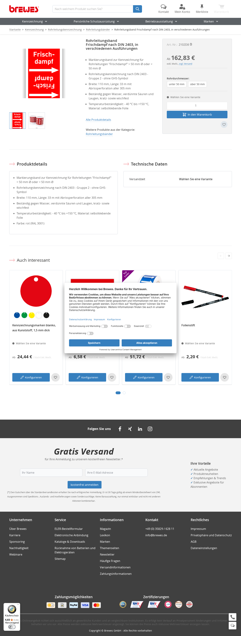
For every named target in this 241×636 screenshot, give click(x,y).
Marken (209, 21)
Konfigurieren (33, 377)
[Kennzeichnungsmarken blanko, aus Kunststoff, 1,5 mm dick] (36, 297)
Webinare (15, 554)
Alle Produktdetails (98, 120)
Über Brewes (18, 529)
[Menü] (18, 605)
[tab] (118, 392)
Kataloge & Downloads (70, 542)
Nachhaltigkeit (19, 548)
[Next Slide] (228, 256)
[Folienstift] (205, 297)
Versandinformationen (115, 567)
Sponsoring (17, 542)
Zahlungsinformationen (116, 574)
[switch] (12, 627)
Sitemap (60, 559)
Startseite (15, 29)
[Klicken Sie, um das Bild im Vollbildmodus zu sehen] (44, 73)
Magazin (105, 529)
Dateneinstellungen (204, 548)
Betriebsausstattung (159, 21)
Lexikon (105, 535)
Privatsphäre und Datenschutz (211, 535)
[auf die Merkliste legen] (224, 124)
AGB (193, 542)
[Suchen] (137, 9)
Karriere (14, 535)
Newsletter (107, 554)
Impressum (198, 529)
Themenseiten (109, 548)
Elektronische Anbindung (71, 535)
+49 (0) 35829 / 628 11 (159, 529)
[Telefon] (232, 617)
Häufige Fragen (110, 561)
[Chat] (232, 625)
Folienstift (188, 325)
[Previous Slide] (221, 256)
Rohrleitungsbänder (98, 29)
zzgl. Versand (185, 63)
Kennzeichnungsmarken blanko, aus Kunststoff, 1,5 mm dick (34, 327)
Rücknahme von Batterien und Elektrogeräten (75, 550)
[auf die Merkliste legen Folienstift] (224, 377)
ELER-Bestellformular (69, 529)
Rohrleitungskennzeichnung (65, 29)
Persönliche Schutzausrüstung (94, 21)
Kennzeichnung (32, 21)
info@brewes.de (156, 535)
